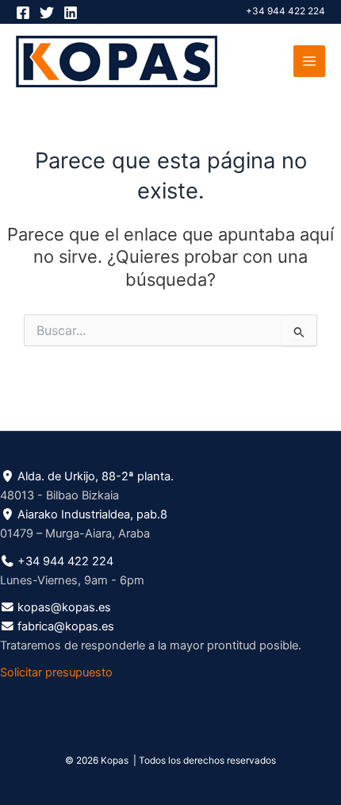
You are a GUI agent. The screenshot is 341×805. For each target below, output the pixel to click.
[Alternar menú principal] (309, 61)
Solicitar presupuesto (56, 672)
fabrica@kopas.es (65, 626)
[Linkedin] (70, 13)
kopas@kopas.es (64, 607)
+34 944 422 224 (285, 11)
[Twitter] (47, 13)
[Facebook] (23, 13)
